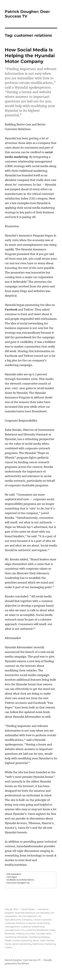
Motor (36, 940)
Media (8, 940)
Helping (20, 933)
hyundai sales (43, 933)
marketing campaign (16, 937)
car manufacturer (27, 916)
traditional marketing (44, 944)
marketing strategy (39, 937)
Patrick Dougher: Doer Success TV (23, 960)
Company (27, 919)
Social (8, 944)
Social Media (28, 909)
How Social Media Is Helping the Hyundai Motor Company (30, 55)
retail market (47, 940)
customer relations (15, 923)
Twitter (8, 947)
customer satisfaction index (40, 930)
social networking (21, 944)
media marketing (22, 940)
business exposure (25, 912)
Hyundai (30, 933)
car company (43, 912)
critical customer (42, 919)
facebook (10, 933)
